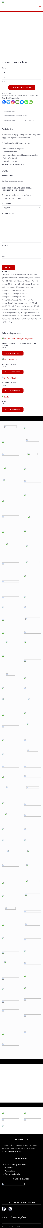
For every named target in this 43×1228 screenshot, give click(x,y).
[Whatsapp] (26, 102)
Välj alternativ (12, 353)
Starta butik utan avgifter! (14, 1217)
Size (3, 72)
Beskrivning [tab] (9, 111)
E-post (5, 256)
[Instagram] (13, 102)
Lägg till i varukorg (22, 87)
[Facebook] (4, 102)
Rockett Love (34, 95)
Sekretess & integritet (13, 1174)
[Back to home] (15, 5)
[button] (40, 5)
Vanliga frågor (10, 1171)
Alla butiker (12, 95)
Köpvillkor (9, 1168)
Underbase (13, 1227)
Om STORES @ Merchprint (15, 1165)
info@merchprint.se (11, 1151)
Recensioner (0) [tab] (11, 120)
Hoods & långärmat (23, 95)
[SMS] (31, 102)
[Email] (17, 102)
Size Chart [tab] (30, 120)
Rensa (5, 82)
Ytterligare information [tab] (16, 116)
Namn (5, 246)
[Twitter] (8, 102)
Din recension (9, 213)
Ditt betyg (7, 203)
